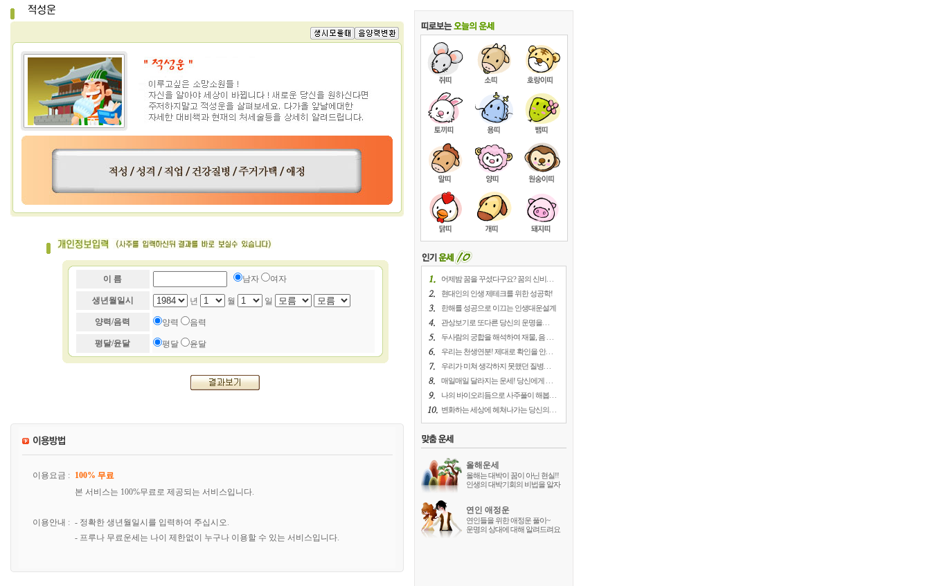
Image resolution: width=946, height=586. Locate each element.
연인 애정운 (488, 510)
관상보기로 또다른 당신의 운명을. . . (495, 322)
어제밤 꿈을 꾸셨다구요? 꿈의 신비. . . (497, 279)
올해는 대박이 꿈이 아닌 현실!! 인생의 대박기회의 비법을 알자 (513, 479)
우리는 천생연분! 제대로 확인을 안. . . (497, 351)
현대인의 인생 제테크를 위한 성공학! (497, 293)
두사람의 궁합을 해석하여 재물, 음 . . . (497, 337)
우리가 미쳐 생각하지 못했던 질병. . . (496, 366)
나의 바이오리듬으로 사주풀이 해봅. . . (498, 395)
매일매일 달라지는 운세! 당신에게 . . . (497, 380)
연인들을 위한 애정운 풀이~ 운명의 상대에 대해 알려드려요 (513, 524)
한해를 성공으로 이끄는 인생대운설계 (498, 308)
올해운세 (482, 465)
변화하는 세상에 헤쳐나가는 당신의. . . (498, 409)
